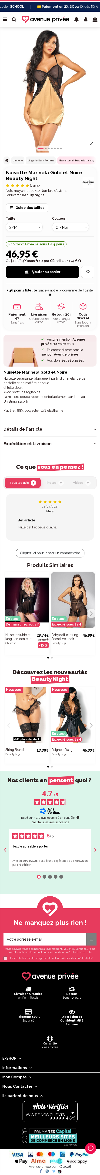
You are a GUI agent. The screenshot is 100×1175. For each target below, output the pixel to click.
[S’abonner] (91, 939)
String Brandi (14, 750)
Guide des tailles (29, 208)
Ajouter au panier (46, 272)
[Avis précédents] (5, 850)
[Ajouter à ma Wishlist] (87, 272)
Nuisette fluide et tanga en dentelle (18, 637)
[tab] (50, 429)
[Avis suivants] (95, 850)
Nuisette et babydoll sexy (76, 160)
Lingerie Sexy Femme (40, 160)
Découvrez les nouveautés (50, 676)
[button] (76, 19)
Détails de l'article (22, 429)
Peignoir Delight (63, 750)
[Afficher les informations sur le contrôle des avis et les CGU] (78, 817)
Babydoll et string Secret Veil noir (64, 637)
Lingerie (18, 160)
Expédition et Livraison (27, 443)
